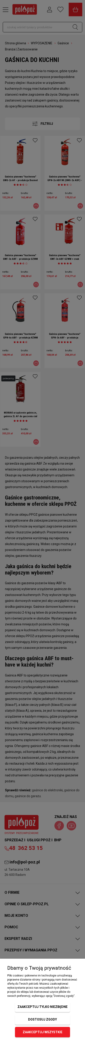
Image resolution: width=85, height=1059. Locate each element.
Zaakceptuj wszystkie (42, 1032)
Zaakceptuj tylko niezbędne (42, 1007)
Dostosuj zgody (42, 1019)
